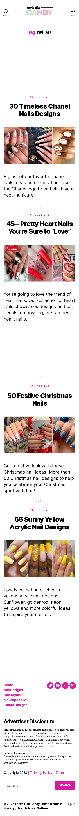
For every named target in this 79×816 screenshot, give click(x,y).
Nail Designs (39, 96)
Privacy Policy (41, 773)
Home (8, 685)
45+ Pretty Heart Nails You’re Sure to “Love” (39, 227)
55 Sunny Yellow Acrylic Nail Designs (39, 523)
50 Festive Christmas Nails (39, 399)
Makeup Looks (15, 700)
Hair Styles (12, 695)
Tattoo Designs (15, 705)
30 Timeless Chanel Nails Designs (39, 110)
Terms (60, 773)
